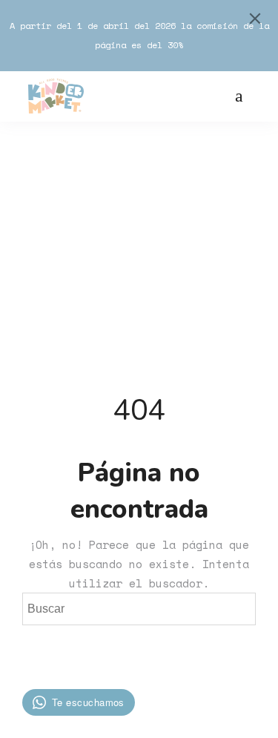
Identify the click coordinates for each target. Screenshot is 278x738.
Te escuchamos (88, 702)
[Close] (255, 18)
